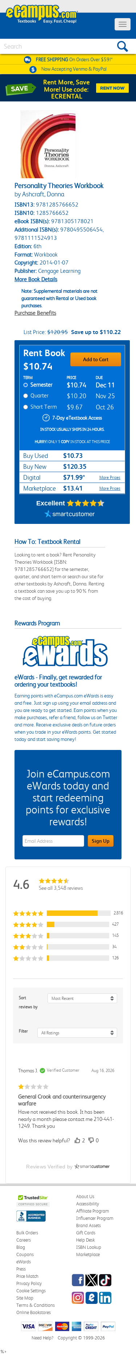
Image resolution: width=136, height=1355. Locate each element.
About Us (85, 1196)
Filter (23, 1031)
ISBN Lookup (88, 1247)
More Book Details (36, 279)
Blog (20, 1247)
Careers (23, 1240)
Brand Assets (88, 1225)
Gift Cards (85, 1232)
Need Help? (42, 1338)
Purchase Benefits (35, 312)
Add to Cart (95, 359)
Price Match (27, 1276)
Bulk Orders (27, 1232)
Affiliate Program (92, 1211)
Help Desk (85, 1240)
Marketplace (88, 1254)
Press (21, 1269)
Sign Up (101, 841)
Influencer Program (95, 1218)
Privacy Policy (29, 1283)
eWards (23, 1261)
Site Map (24, 1298)
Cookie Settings (31, 1290)
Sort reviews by (28, 1002)
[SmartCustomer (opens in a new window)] (69, 514)
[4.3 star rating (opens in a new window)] (86, 503)
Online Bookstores (33, 1312)
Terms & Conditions (35, 1305)
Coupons (25, 1254)
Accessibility (87, 1203)
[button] (68, 913)
